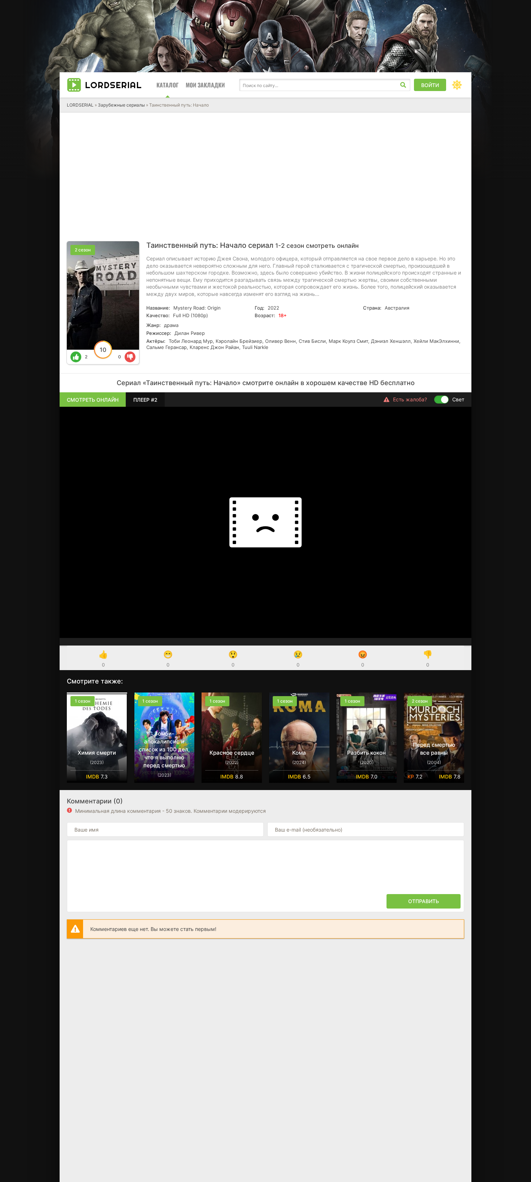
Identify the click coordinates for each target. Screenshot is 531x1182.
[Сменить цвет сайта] (457, 85)
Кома (299, 752)
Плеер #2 (145, 400)
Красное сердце (232, 752)
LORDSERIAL (80, 105)
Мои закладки (205, 85)
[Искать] (403, 85)
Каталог (167, 85)
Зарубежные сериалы (121, 105)
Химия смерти (97, 752)
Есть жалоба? (410, 399)
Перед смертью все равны (434, 748)
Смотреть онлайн (92, 400)
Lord (113, 84)
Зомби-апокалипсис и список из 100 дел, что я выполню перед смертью (164, 749)
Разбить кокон (366, 752)
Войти (430, 85)
